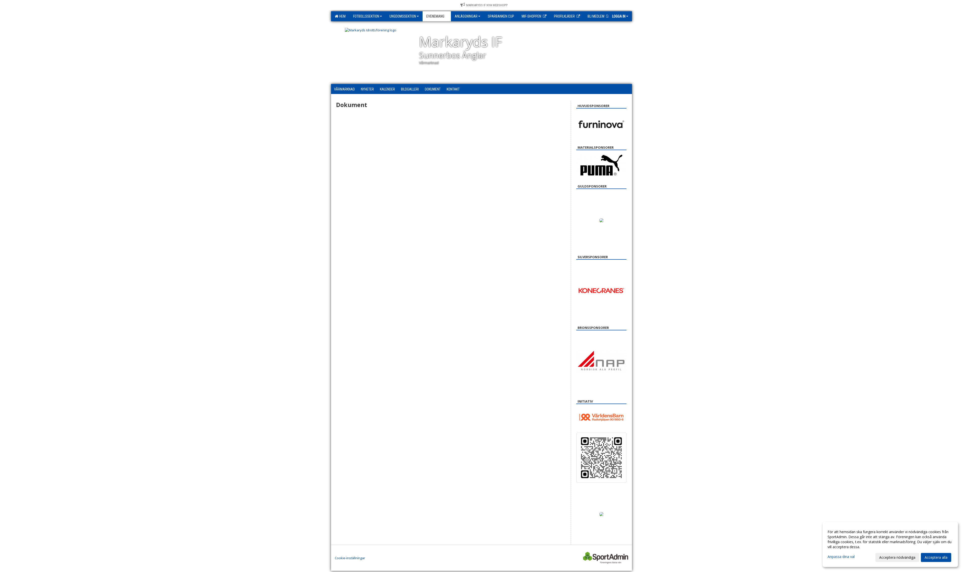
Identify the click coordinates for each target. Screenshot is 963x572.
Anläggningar (466, 16)
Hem (342, 16)
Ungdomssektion (402, 16)
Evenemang (435, 16)
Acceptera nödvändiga (897, 557)
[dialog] (890, 544)
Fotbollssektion (366, 16)
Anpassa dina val (841, 556)
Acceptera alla (936, 557)
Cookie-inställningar (350, 558)
